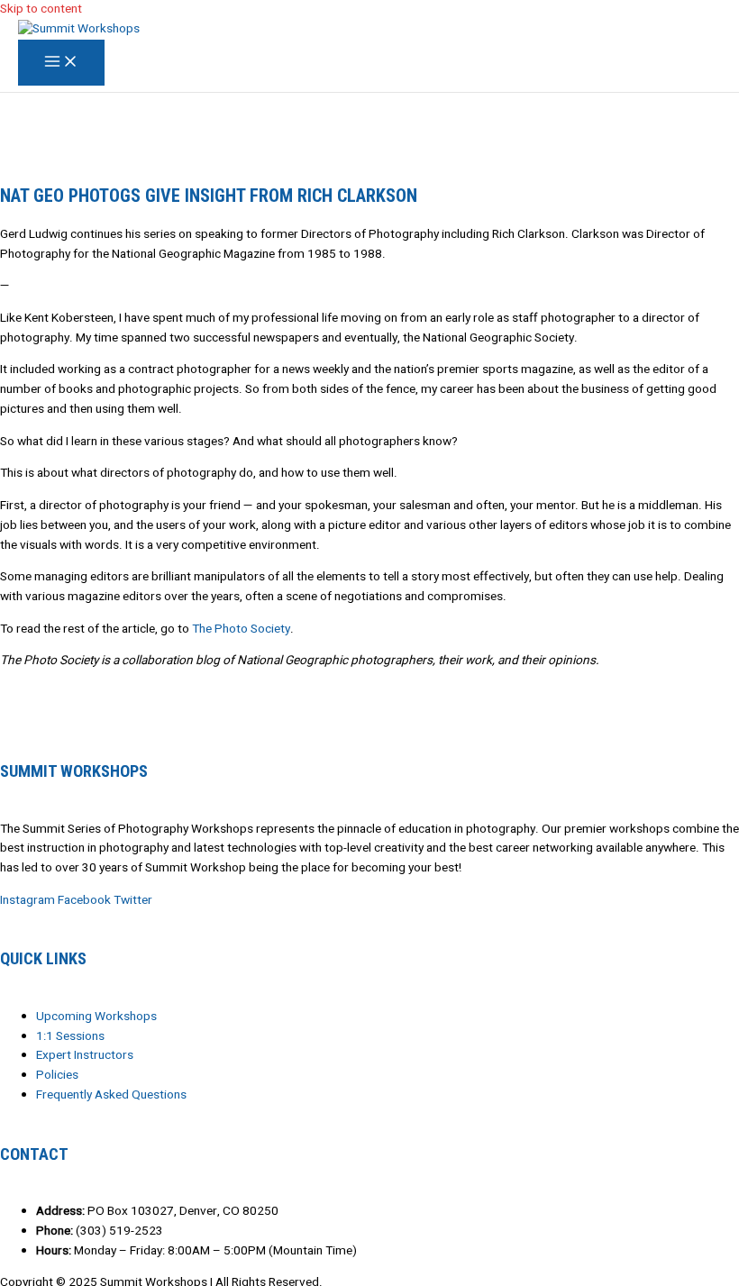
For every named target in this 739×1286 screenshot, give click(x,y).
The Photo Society (241, 629)
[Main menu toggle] (61, 63)
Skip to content (41, 9)
